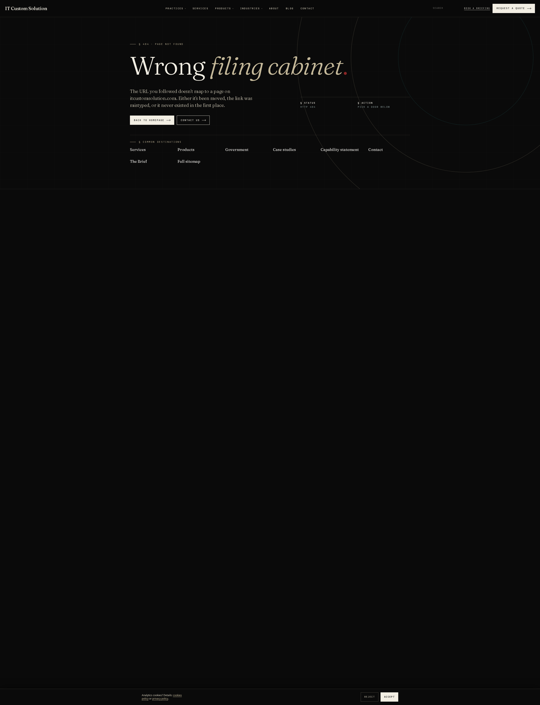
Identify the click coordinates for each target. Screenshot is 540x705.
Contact (308, 8)
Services (200, 8)
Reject (369, 696)
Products (224, 8)
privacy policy (160, 698)
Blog (290, 8)
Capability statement (340, 149)
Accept (389, 696)
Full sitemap (189, 161)
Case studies (284, 149)
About (274, 8)
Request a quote (511, 8)
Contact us (190, 120)
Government (236, 149)
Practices (176, 8)
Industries (251, 8)
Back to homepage (149, 120)
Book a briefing (477, 8)
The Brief (138, 161)
